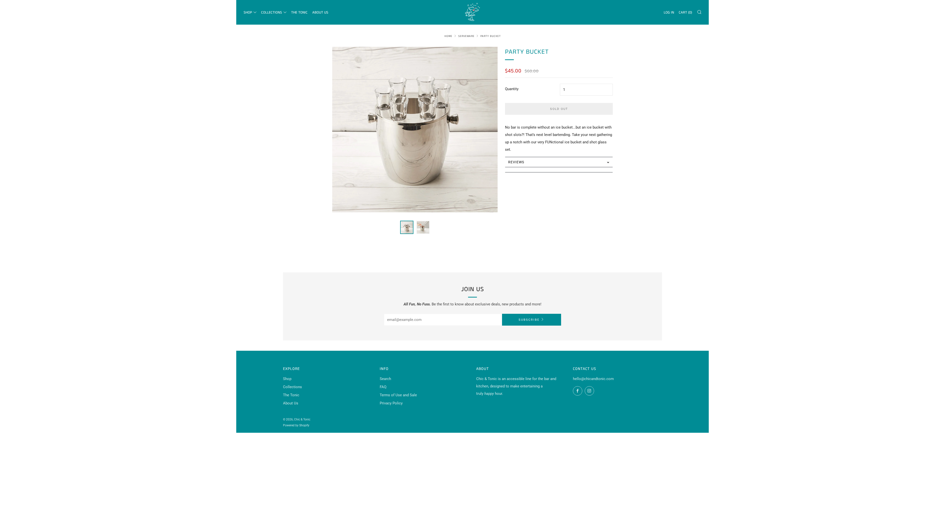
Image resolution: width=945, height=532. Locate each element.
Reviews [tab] (516, 162)
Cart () (685, 12)
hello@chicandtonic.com (593, 379)
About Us (320, 12)
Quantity (512, 89)
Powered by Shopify (296, 425)
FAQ (383, 387)
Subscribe (529, 319)
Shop (248, 12)
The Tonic (299, 12)
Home (448, 36)
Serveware (466, 36)
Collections (271, 12)
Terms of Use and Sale (398, 395)
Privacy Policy (391, 403)
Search (385, 379)
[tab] (406, 227)
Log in (669, 12)
